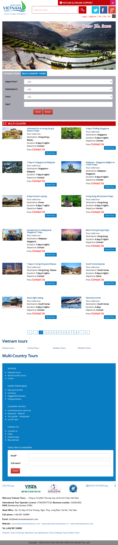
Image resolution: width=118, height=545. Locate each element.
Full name (16, 463)
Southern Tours (59, 348)
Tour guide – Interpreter (19, 416)
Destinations (11, 89)
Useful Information (17, 385)
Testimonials (13, 437)
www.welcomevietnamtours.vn (55, 524)
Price (8, 96)
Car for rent (13, 419)
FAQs (10, 434)
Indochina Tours (47, 533)
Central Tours (33, 348)
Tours (8, 533)
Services (12, 368)
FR (109, 16)
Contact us (13, 431)
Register (92, 16)
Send (38, 111)
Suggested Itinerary (17, 396)
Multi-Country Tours (34, 73)
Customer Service (17, 406)
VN (100, 16)
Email (14, 455)
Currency (12, 393)
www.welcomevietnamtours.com (26, 524)
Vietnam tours (11, 73)
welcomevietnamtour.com (82, 524)
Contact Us (13, 426)
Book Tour (51, 153)
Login (84, 16)
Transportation (14, 399)
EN (104, 16)
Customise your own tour (19, 410)
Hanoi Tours (74, 533)
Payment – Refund (16, 413)
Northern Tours (84, 348)
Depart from (11, 81)
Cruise (10, 378)
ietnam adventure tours (28, 533)
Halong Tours (61, 533)
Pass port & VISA (15, 390)
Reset (48, 111)
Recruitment (13, 440)
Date (8, 104)
